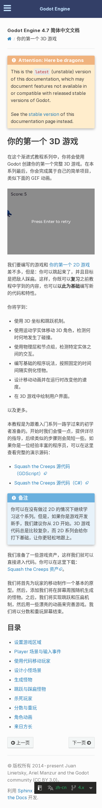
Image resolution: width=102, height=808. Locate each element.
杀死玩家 (23, 698)
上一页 (22, 743)
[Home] (9, 38)
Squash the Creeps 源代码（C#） (49, 483)
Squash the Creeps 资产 (33, 569)
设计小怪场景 (27, 670)
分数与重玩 (25, 708)
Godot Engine (55, 9)
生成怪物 (23, 679)
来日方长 (23, 726)
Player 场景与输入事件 (37, 651)
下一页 (79, 743)
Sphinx (25, 791)
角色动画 (23, 717)
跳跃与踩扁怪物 (30, 689)
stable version (44, 114)
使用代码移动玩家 (32, 661)
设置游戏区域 (27, 642)
